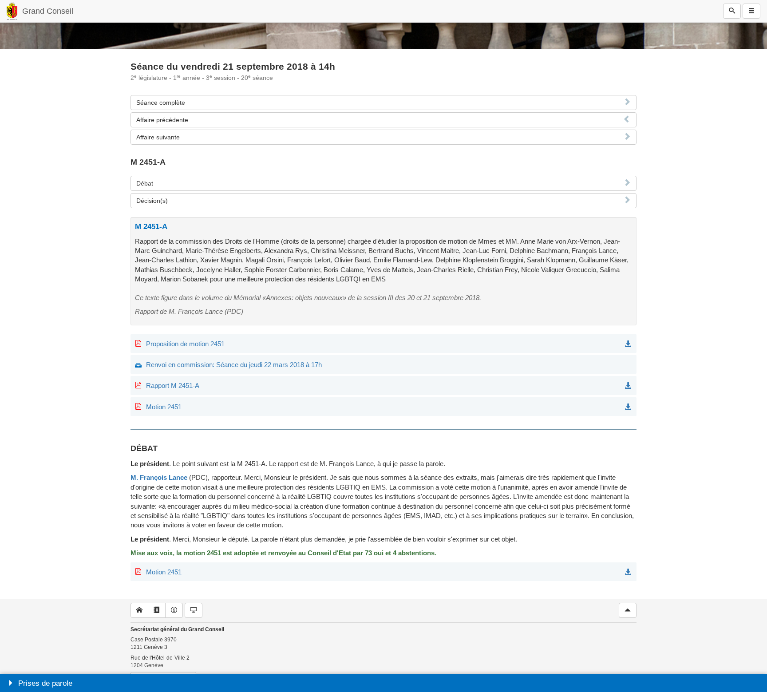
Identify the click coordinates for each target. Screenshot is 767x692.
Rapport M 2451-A (172, 385)
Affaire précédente (162, 119)
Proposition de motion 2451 (185, 344)
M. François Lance (158, 477)
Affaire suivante (158, 137)
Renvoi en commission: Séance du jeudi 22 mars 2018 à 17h (234, 364)
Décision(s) (152, 200)
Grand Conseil (47, 11)
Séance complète (160, 102)
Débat (144, 183)
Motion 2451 (164, 407)
